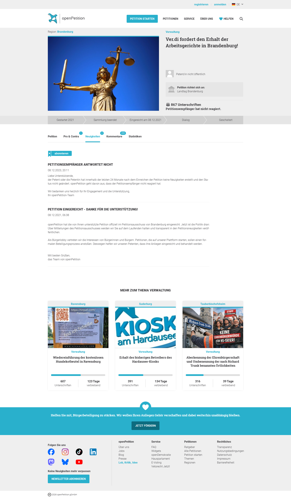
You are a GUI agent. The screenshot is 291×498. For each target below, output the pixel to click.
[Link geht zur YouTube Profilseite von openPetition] (79, 461)
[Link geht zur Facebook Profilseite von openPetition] (51, 451)
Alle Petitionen (192, 451)
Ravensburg (78, 304)
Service (189, 18)
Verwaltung (173, 32)
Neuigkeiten (92, 135)
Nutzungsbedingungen (230, 451)
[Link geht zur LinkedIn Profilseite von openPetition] (93, 451)
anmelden (220, 4)
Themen (189, 458)
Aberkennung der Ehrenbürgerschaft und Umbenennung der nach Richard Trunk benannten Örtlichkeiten (212, 361)
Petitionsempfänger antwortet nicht (80, 165)
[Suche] (241, 19)
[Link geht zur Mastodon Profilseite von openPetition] (51, 461)
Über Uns (206, 18)
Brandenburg (65, 31)
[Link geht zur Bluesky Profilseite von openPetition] (65, 461)
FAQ (153, 447)
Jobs (121, 451)
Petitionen (171, 18)
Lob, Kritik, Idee (128, 462)
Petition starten (142, 18)
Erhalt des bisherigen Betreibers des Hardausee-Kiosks (145, 359)
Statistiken (135, 136)
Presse (122, 458)
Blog (121, 454)
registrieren (201, 4)
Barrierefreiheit (225, 462)
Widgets (156, 451)
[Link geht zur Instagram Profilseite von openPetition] (65, 451)
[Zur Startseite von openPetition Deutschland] (66, 18)
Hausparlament (160, 458)
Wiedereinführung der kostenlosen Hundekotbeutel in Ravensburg (78, 359)
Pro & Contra (71, 135)
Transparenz (224, 447)
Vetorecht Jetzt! (160, 466)
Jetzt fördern (145, 425)
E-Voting (156, 462)
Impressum (223, 458)
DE (237, 4)
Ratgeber (189, 447)
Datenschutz (224, 454)
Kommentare (114, 135)
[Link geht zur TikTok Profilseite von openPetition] (79, 451)
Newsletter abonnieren (69, 478)
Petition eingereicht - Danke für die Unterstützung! (93, 209)
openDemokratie (161, 454)
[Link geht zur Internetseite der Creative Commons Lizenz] (50, 494)
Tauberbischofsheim (212, 304)
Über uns (124, 447)
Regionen (189, 462)
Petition (52, 136)
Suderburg (145, 304)
